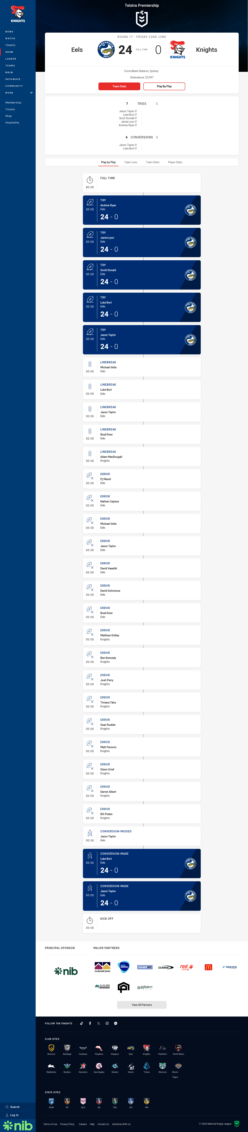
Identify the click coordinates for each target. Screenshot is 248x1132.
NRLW (9, 72)
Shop (8, 116)
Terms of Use (50, 1124)
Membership (13, 102)
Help (92, 1124)
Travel (10, 45)
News (9, 31)
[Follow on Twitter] (98, 1023)
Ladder (10, 58)
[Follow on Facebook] (90, 1023)
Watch (10, 38)
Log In (14, 1115)
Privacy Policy (67, 1124)
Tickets (10, 109)
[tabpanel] (141, 554)
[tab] (108, 162)
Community (14, 85)
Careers (83, 1124)
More (9, 92)
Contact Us (103, 1124)
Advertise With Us (121, 1124)
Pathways (13, 79)
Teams (10, 65)
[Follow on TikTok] (81, 1023)
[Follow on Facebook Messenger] (115, 1023)
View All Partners (142, 1005)
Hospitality (12, 122)
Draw (9, 51)
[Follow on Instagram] (107, 1023)
